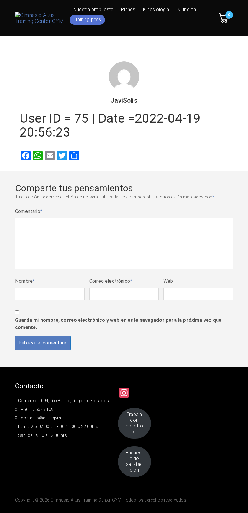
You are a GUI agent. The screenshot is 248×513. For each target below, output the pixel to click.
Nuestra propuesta (93, 9)
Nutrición (186, 9)
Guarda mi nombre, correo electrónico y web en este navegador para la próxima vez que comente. (118, 323)
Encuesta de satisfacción (134, 461)
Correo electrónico (110, 281)
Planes (128, 9)
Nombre (25, 281)
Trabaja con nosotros (134, 422)
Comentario (28, 211)
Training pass (87, 19)
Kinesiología (156, 9)
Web (168, 281)
